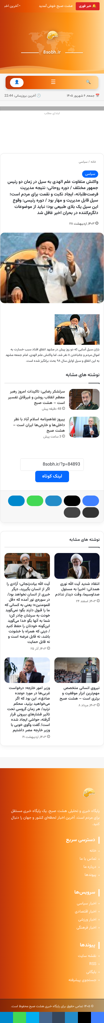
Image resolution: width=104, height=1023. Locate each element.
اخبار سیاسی (86, 904)
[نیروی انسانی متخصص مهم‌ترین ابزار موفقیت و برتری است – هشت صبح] (77, 670)
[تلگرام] (16, 501)
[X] (72, 501)
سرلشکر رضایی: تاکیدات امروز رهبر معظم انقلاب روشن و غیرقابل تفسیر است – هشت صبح (36, 397)
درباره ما (89, 867)
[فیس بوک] (90, 501)
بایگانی (91, 972)
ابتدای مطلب (52, 113)
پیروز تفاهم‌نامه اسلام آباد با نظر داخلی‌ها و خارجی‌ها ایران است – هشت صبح (39, 425)
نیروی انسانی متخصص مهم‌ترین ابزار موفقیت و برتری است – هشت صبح (80, 693)
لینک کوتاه (52, 476)
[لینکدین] (53, 501)
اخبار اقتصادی (85, 912)
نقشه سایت (87, 956)
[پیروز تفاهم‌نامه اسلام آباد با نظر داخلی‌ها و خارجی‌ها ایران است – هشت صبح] (84, 427)
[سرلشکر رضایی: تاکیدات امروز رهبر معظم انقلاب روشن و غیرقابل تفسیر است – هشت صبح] (84, 399)
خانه (94, 162)
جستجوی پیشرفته (82, 980)
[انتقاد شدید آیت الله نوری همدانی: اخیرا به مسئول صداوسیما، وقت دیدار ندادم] (77, 566)
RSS (92, 964)
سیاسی (83, 162)
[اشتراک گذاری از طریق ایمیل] (90, 512)
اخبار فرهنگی (86, 928)
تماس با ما (88, 859)
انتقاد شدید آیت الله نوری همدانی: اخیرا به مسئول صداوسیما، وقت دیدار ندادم (77, 589)
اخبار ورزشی (87, 920)
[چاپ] (72, 512)
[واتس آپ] (35, 501)
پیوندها (90, 875)
